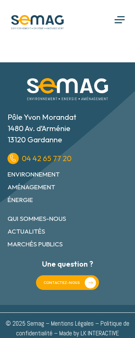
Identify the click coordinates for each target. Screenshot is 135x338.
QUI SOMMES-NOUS (37, 218)
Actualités (26, 231)
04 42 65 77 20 (47, 158)
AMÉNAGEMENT (31, 187)
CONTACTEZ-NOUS (62, 282)
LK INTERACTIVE (100, 333)
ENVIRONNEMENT (34, 174)
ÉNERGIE (20, 200)
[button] (119, 20)
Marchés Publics (35, 244)
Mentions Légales (72, 323)
